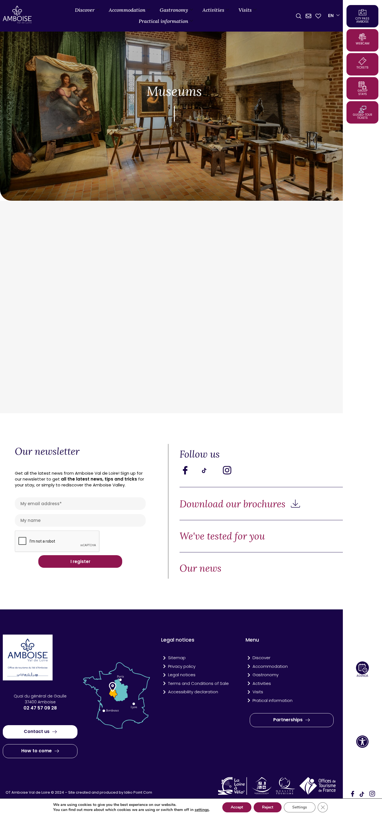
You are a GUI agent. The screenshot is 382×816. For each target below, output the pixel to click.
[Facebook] (352, 794)
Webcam (362, 43)
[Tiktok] (210, 470)
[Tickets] (362, 61)
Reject (267, 807)
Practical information (163, 21)
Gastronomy (174, 10)
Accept (237, 807)
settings (202, 809)
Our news (200, 568)
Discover (85, 10)
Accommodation (127, 10)
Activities (213, 10)
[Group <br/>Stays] (362, 85)
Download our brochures (234, 504)
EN (331, 15)
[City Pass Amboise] (362, 12)
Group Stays (362, 92)
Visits (245, 10)
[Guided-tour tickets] (362, 109)
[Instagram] (372, 794)
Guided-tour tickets (362, 116)
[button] (362, 742)
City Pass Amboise (362, 20)
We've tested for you (222, 536)
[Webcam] (362, 37)
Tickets (362, 67)
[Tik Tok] (362, 794)
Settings (299, 807)
